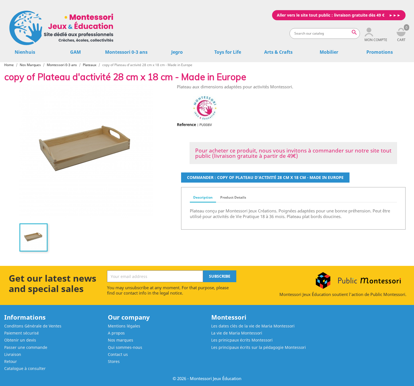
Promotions (379, 52)
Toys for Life (227, 52)
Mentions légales (124, 326)
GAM (75, 52)
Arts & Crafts (278, 52)
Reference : (188, 124)
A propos (116, 333)
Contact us (118, 354)
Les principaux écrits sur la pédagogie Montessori (258, 347)
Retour (10, 361)
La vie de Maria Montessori (236, 333)
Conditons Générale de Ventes (32, 326)
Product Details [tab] (233, 197)
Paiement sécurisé (21, 333)
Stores (114, 361)
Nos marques (120, 340)
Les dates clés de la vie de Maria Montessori (253, 326)
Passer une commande (25, 347)
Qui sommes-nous (125, 347)
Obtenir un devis (20, 340)
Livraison (12, 354)
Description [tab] (203, 197)
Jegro (177, 52)
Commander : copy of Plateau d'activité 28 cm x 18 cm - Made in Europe (265, 177)
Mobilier (329, 52)
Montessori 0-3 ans (126, 52)
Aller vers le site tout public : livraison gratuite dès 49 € (330, 15)
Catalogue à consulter (25, 368)
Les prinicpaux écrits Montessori (242, 340)
